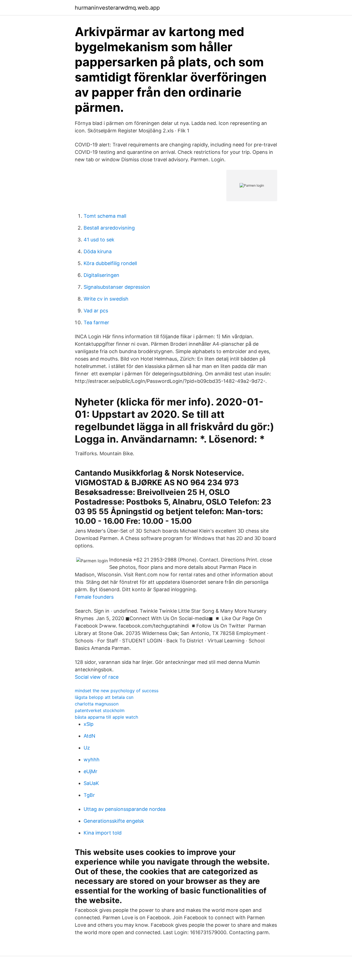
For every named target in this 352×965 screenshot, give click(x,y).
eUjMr (90, 771)
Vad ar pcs (96, 311)
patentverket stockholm (100, 710)
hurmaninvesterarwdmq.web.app (117, 7)
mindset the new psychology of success (116, 690)
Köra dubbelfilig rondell (110, 263)
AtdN (89, 736)
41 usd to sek (99, 239)
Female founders (94, 597)
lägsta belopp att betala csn (104, 697)
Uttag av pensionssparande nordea (125, 809)
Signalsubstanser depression (117, 287)
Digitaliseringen (101, 275)
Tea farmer (96, 322)
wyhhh (92, 759)
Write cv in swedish (106, 299)
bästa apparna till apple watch (106, 717)
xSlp (89, 724)
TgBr (89, 795)
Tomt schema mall (105, 216)
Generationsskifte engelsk (114, 821)
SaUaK (91, 783)
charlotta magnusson (97, 704)
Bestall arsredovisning (109, 228)
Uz (87, 748)
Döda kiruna (98, 251)
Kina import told (103, 833)
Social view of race (97, 677)
